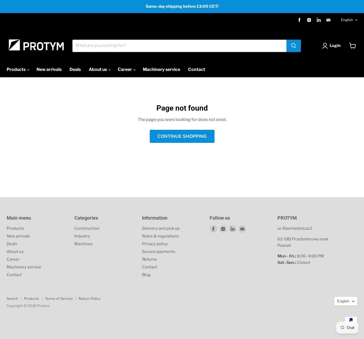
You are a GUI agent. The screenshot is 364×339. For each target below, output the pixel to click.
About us (98, 69)
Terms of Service (59, 298)
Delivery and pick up (161, 228)
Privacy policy (155, 243)
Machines (83, 243)
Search (12, 298)
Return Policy (89, 298)
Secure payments (158, 251)
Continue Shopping (182, 136)
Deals (75, 69)
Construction (86, 228)
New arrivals (49, 69)
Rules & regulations (160, 236)
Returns (149, 259)
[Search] (293, 46)
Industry (82, 236)
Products (16, 69)
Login (335, 45)
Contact (196, 69)
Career (125, 69)
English (347, 20)
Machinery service (161, 69)
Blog (146, 274)
